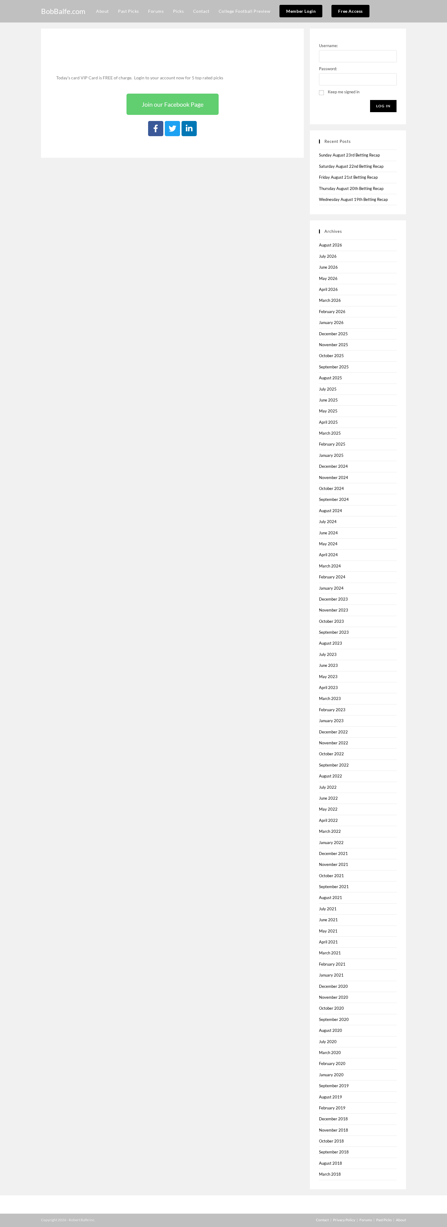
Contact (322, 1220)
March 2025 (330, 433)
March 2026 (330, 300)
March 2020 (330, 1052)
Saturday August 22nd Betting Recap (351, 166)
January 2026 (331, 322)
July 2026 (328, 256)
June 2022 (328, 798)
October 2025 (331, 355)
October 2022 (331, 753)
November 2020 (333, 997)
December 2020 (333, 986)
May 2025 (328, 410)
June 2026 (328, 267)
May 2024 (328, 543)
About (401, 1220)
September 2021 (334, 886)
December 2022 (333, 731)
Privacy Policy (344, 1220)
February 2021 (332, 964)
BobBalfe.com (63, 11)
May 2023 (328, 676)
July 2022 (328, 787)
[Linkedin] (189, 128)
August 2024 (330, 510)
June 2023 (328, 665)
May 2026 (328, 278)
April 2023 (328, 687)
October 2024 (331, 488)
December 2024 (333, 466)
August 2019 (330, 1096)
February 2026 (332, 311)
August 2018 (330, 1163)
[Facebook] (155, 128)
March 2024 (330, 566)
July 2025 (328, 389)
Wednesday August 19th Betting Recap (353, 199)
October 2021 (331, 875)
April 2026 (328, 289)
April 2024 (328, 554)
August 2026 (330, 245)
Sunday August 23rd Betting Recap (349, 155)
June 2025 (328, 400)
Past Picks (384, 1220)
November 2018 (333, 1130)
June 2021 (328, 919)
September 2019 (334, 1085)
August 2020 (330, 1030)
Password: (328, 68)
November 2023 (333, 610)
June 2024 (328, 532)
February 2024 (332, 576)
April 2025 (328, 422)
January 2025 (331, 455)
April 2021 (328, 941)
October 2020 (331, 1008)
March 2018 (330, 1174)
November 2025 (333, 344)
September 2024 (334, 499)
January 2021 (331, 975)
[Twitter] (172, 128)
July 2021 (328, 908)
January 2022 (331, 842)
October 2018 (331, 1141)
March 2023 (330, 698)
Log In (383, 106)
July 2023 (328, 654)
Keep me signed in (343, 91)
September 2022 (334, 765)
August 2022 (330, 776)
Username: (328, 45)
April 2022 (328, 820)
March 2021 (330, 952)
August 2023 (330, 643)
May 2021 (328, 931)
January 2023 (331, 720)
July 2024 (328, 521)
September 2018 (334, 1151)
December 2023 (333, 599)
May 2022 (328, 809)
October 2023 (331, 621)
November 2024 (333, 477)
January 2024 (331, 588)
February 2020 (332, 1063)
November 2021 (333, 864)
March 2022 (330, 831)
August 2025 (330, 377)
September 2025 (334, 366)
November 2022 (333, 742)
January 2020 (331, 1074)
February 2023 (332, 709)
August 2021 (330, 897)
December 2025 (333, 333)
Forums (365, 1220)
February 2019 (332, 1107)
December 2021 (333, 853)
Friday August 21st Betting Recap (348, 177)
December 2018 (333, 1118)
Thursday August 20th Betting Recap (351, 188)
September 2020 (334, 1019)
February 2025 (332, 444)
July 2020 (328, 1041)
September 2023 (334, 632)
